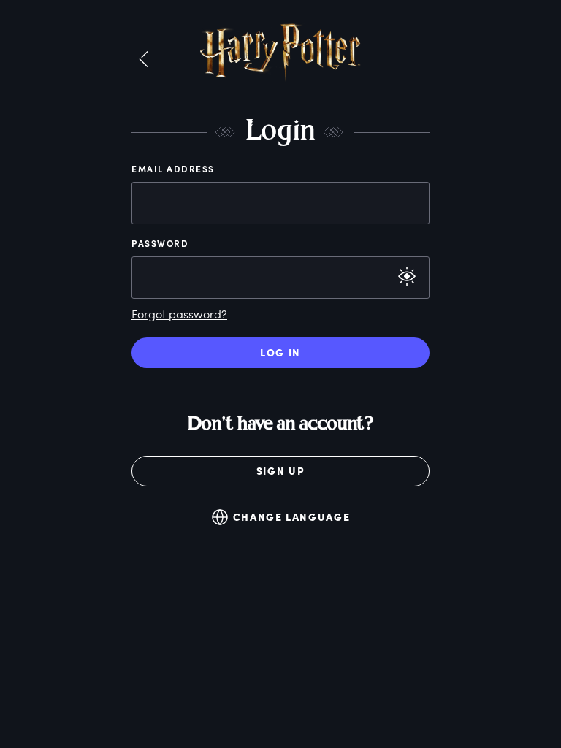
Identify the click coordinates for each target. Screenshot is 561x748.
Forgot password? (179, 313)
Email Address (173, 168)
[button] (143, 60)
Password (159, 243)
